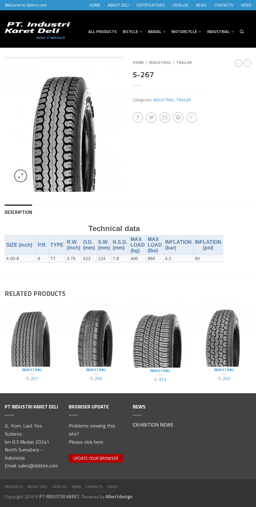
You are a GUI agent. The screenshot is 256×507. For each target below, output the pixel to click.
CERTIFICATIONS (150, 5)
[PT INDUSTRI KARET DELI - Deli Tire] (37, 28)
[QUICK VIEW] (32, 334)
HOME (94, 5)
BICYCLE (130, 31)
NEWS (201, 5)
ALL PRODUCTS (102, 31)
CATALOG (180, 5)
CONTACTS (223, 5)
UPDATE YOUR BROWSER (95, 458)
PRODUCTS (14, 486)
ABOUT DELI (118, 5)
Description (18, 212)
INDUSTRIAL (218, 31)
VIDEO (246, 5)
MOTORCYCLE (184, 31)
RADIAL (154, 31)
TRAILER (184, 62)
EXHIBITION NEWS (153, 425)
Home (138, 62)
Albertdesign (119, 496)
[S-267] (64, 124)
